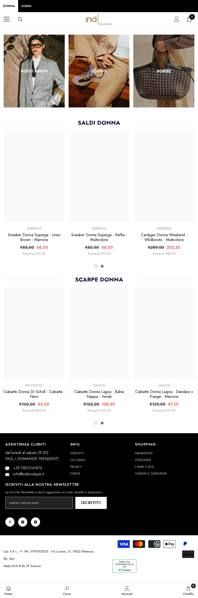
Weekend (164, 228)
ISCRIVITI (91, 503)
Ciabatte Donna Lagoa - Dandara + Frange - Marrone (164, 394)
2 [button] (102, 266)
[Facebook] (9, 522)
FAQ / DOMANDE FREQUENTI (32, 459)
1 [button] (95, 266)
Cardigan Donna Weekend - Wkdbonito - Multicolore (164, 237)
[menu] (6, 19)
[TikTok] (35, 522)
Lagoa (99, 385)
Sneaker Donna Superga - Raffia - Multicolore (99, 237)
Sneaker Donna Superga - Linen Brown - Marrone (34, 237)
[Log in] (176, 19)
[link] (67, 590)
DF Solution (33, 566)
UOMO (26, 6)
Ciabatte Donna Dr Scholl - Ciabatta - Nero (34, 394)
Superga (34, 228)
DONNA (9, 6)
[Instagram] (22, 522)
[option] (34, 194)
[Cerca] (20, 19)
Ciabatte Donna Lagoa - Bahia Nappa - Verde (99, 394)
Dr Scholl (34, 385)
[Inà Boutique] (34, 71)
